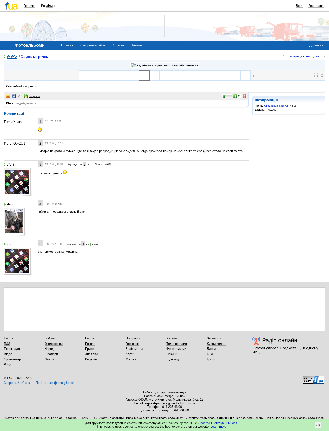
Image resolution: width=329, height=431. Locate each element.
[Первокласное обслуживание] (235, 75)
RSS (7, 343)
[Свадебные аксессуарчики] (84, 75)
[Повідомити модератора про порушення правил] (244, 96)
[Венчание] (114, 75)
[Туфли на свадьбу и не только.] (175, 75)
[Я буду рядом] (154, 75)
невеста (31, 103)
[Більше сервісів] (19, 96)
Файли (49, 359)
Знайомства (134, 349)
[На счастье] (245, 75)
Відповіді (173, 359)
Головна (29, 5)
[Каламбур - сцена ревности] (215, 75)
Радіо (8, 364)
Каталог (172, 338)
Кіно (210, 354)
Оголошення (54, 343)
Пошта (8, 338)
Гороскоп (132, 343)
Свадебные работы (34, 57)
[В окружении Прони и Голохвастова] (195, 75)
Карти (130, 354)
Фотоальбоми (176, 349)
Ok (318, 425)
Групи (211, 359)
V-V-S (12, 56)
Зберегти (34, 96)
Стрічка (118, 45)
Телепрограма (176, 343)
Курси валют (216, 343)
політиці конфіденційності (219, 423)
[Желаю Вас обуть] (124, 75)
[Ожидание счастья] (104, 75)
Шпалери (51, 354)
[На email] (8, 96)
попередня (296, 56)
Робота (50, 338)
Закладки (214, 338)
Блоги (211, 349)
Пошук (89, 338)
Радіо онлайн (279, 340)
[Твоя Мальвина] (164, 75)
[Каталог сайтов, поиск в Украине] (313, 378)
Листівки (91, 354)
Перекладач (12, 349)
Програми (133, 338)
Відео (8, 354)
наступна (312, 56)
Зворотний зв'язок (17, 383)
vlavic (11, 204)
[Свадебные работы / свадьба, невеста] (164, 65)
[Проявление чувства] (205, 75)
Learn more (218, 426)
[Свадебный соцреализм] (144, 75)
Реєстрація (316, 5)
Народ (49, 349)
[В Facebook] (14, 96)
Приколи (91, 349)
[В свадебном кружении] (134, 75)
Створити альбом (93, 45)
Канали (136, 45)
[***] (94, 75)
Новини (171, 354)
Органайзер (12, 359)
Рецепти (91, 359)
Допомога (316, 45)
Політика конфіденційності (55, 383)
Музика (131, 359)
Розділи (47, 5)
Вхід (299, 5)
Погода (90, 343)
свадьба (20, 103)
